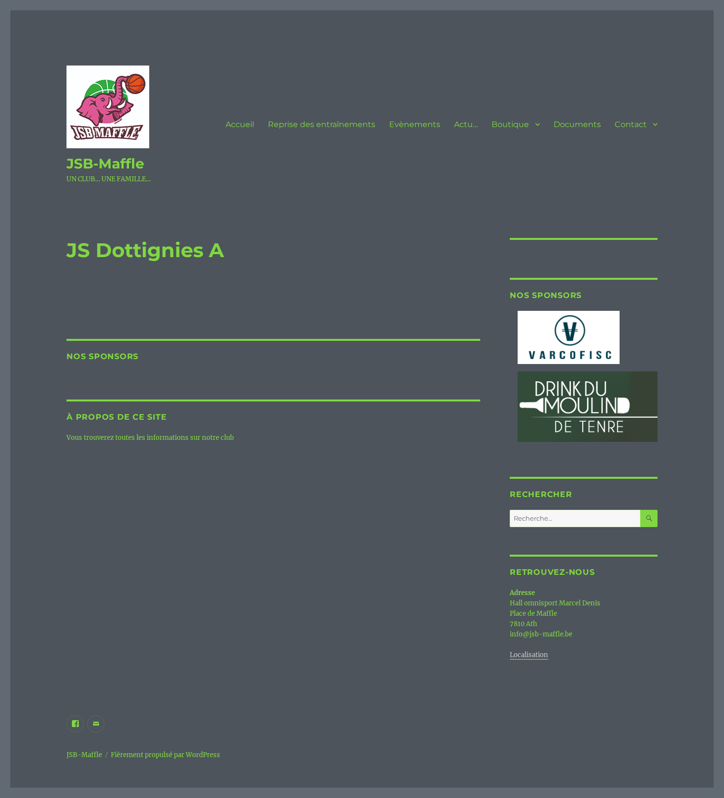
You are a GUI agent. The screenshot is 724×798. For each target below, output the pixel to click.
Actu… (466, 124)
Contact (631, 124)
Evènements (414, 124)
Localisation (529, 655)
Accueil (240, 124)
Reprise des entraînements (321, 124)
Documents (577, 124)
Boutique (510, 124)
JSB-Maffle (105, 163)
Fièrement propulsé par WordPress (165, 755)
